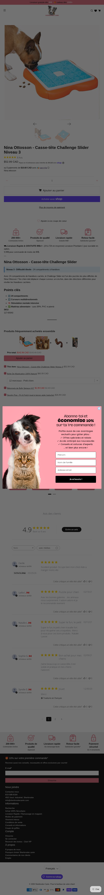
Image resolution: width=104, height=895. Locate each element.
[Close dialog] (99, 408)
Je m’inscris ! (75, 479)
